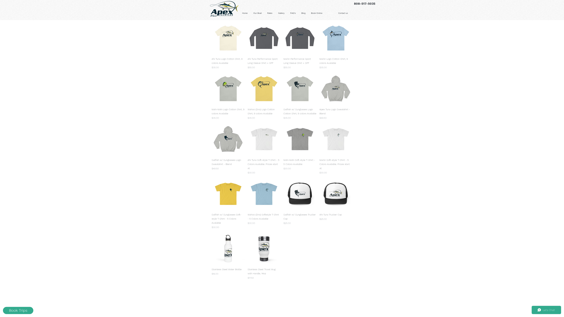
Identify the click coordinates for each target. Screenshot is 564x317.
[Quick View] (228, 38)
